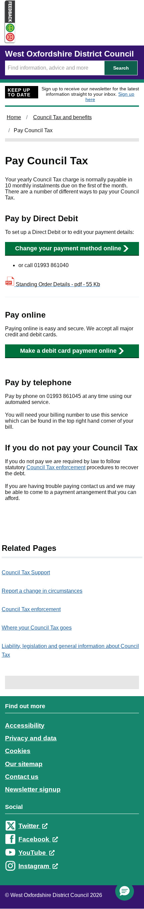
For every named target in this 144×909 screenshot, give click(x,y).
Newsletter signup (33, 789)
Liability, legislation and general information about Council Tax (70, 650)
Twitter (29, 825)
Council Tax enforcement (55, 467)
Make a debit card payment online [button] (68, 350)
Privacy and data (31, 738)
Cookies (17, 750)
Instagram (34, 866)
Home (14, 117)
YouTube (33, 852)
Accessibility (25, 725)
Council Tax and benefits (62, 117)
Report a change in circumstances (42, 591)
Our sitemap (24, 763)
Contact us (22, 776)
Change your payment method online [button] (68, 248)
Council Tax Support (26, 572)
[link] (72, 792)
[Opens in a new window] (7, 37)
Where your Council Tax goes (37, 628)
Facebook (34, 839)
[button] (124, 891)
